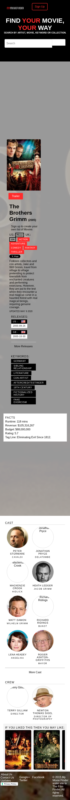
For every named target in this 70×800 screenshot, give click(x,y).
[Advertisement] (35, 100)
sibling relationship (23, 367)
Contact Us (7, 777)
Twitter (23, 780)
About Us (6, 774)
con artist (21, 378)
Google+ (24, 777)
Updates (6, 780)
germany (20, 361)
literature (21, 373)
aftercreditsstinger (29, 382)
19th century (23, 387)
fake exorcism (20, 401)
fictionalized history (23, 393)
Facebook (38, 777)
